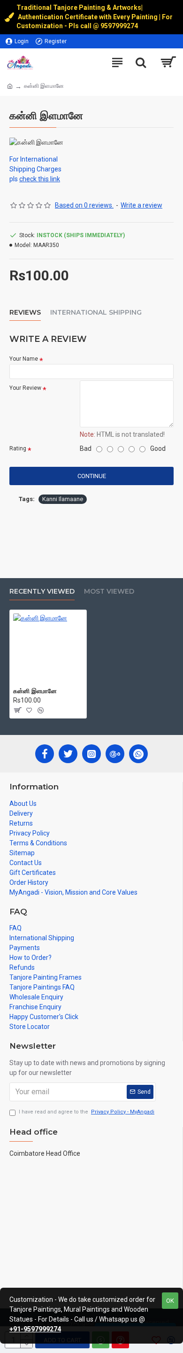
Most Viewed (109, 591)
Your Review (25, 388)
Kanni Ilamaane (62, 499)
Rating (17, 448)
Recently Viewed (42, 591)
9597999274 (119, 26)
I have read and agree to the (86, 1112)
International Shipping (96, 313)
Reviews (25, 313)
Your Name (23, 359)
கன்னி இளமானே (35, 691)
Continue (91, 475)
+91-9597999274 (35, 1329)
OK (170, 1300)
